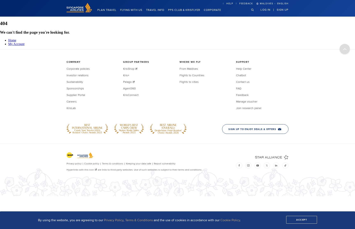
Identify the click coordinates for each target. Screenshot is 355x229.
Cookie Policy (230, 220)
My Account (16, 44)
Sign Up (282, 9)
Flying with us (131, 10)
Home (12, 40)
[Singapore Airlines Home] (79, 11)
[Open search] (255, 13)
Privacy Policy (113, 220)
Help (229, 3)
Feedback (246, 3)
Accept (301, 219)
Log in (265, 9)
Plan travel (106, 10)
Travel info (155, 10)
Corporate (212, 10)
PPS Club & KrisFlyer (184, 10)
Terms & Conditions (139, 220)
